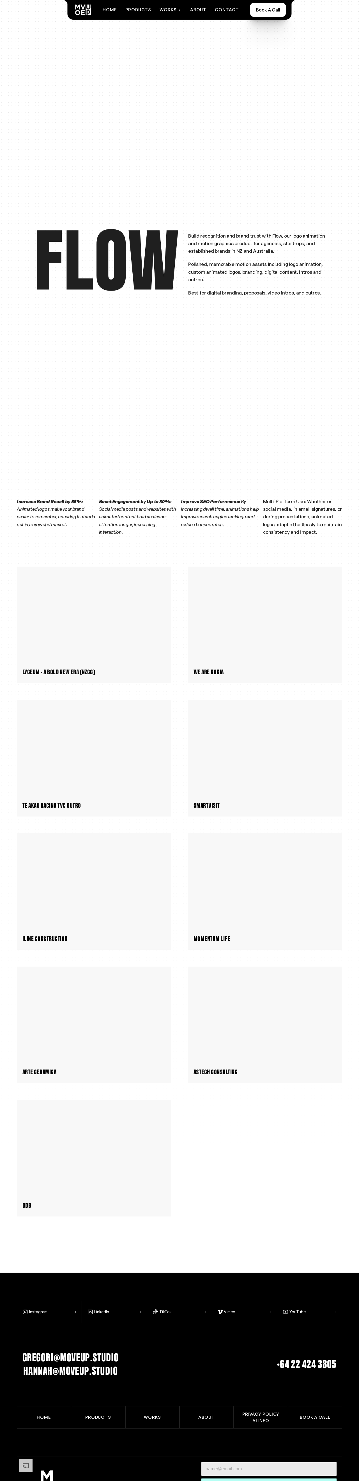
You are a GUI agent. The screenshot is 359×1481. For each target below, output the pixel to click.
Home (110, 9)
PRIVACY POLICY (261, 1413)
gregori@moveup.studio (70, 1357)
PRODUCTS (138, 9)
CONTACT (227, 9)
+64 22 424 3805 (307, 1364)
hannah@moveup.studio (70, 1371)
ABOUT (198, 9)
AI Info (260, 1420)
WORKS (152, 1417)
